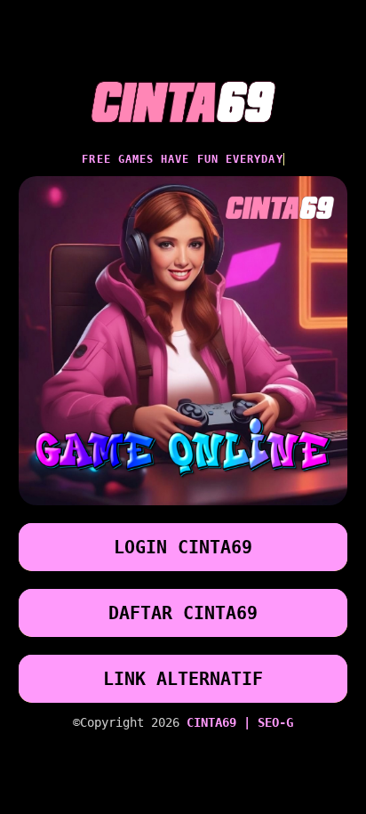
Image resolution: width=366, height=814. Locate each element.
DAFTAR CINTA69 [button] (183, 613)
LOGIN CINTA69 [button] (183, 547)
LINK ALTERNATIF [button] (183, 678)
